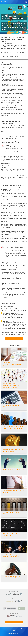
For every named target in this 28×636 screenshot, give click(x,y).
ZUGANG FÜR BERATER (14, 622)
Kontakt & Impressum (15, 628)
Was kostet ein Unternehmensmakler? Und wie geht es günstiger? (13, 449)
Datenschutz (14, 630)
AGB (22, 628)
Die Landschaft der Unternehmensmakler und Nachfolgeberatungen (11, 385)
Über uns (7, 628)
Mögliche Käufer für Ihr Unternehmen (11, 134)
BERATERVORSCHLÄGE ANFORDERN (14, 338)
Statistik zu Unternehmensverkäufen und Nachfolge (12, 364)
